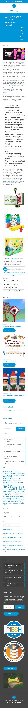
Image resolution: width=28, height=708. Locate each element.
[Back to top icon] (14, 697)
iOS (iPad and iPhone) (20, 491)
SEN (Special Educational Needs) (13, 496)
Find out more (6, 272)
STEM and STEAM (13, 498)
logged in (11, 410)
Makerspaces (17, 493)
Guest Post (16, 480)
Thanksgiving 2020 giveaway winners (12, 326)
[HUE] (14, 6)
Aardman (8, 89)
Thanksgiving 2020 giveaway (10, 361)
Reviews (10, 494)
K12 (4, 493)
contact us (11, 274)
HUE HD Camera (8, 489)
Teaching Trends (8, 501)
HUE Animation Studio (12, 181)
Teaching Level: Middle (20, 499)
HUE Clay (20, 181)
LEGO (12, 493)
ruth (4, 533)
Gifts (10, 480)
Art (14, 472)
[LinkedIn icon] (16, 1)
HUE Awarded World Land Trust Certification (14, 461)
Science (16, 495)
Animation (8, 471)
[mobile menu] (26, 6)
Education (8, 478)
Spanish (5, 498)
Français (6, 480)
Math (22, 493)
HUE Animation (8, 485)
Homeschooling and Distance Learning (13, 483)
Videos (5, 504)
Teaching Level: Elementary (9, 499)
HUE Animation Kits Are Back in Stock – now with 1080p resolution (14, 438)
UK (19, 503)
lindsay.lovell (5, 545)
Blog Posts (6, 560)
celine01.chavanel (7, 549)
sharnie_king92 (6, 537)
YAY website (5, 170)
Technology (18, 501)
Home (21, 27)
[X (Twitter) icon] (10, 1)
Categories (6, 513)
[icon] (18, 1)
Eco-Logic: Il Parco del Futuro (10, 456)
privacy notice (8, 600)
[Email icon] (19, 1)
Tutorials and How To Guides (10, 503)
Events (16, 479)
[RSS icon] (21, 1)
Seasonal (22, 495)
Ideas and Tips (9, 491)
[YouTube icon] (14, 1)
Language (8, 493)
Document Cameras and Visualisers (13, 475)
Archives (5, 521)
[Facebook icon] (6, 1)
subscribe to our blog (15, 272)
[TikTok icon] (12, 1)
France (21, 479)
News (5, 494)
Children (12, 473)
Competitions (21, 30)
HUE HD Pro (19, 489)
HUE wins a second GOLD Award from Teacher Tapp (12, 445)
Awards (5, 473)
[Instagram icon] (8, 1)
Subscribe (21, 428)
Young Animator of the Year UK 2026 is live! (13, 451)
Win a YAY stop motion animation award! (20, 36)
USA (22, 503)
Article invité (19, 472)
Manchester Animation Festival (17, 83)
